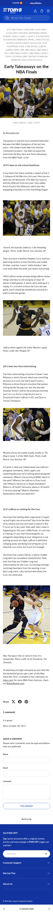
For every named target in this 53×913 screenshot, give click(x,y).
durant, (7, 36)
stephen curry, (20, 56)
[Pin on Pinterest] (26, 701)
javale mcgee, (42, 39)
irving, (31, 39)
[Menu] (48, 11)
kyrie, (22, 46)
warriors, (16, 60)
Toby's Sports (13, 901)
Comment (7, 781)
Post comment (26, 806)
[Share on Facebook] (20, 701)
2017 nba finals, (15, 29)
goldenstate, (43, 36)
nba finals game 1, (20, 53)
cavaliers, (29, 29)
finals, (15, 36)
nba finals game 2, (39, 53)
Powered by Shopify (25, 901)
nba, (22, 50)
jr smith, (10, 43)
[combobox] (26, 18)
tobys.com (8, 680)
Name (5, 754)
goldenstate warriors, (15, 39)
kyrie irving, (31, 46)
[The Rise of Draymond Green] (4, 909)
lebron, (42, 46)
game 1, (23, 36)
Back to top (26, 819)
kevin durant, (22, 43)
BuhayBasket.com (15, 683)
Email (5, 768)
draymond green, (38, 33)
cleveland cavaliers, (17, 33)
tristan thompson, (38, 56)
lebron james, (12, 50)
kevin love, (36, 43)
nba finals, (31, 50)
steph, (8, 56)
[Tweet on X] (13, 701)
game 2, (32, 36)
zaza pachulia (34, 60)
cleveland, (40, 29)
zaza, (24, 60)
